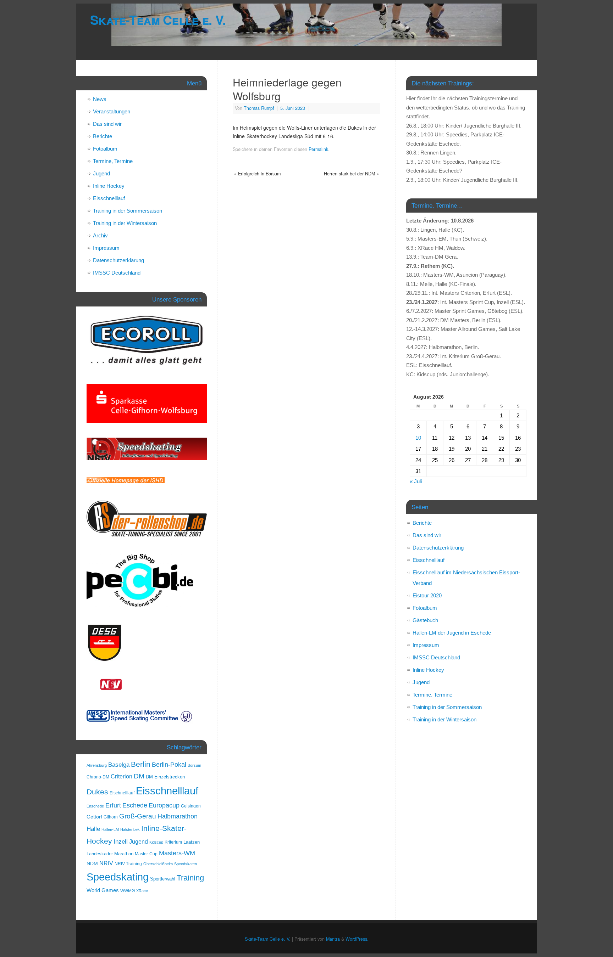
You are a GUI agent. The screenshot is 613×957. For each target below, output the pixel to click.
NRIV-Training (128, 863)
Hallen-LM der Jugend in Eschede (452, 633)
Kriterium (173, 842)
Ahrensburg (97, 765)
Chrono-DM (98, 777)
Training (190, 877)
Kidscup (156, 842)
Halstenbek (130, 829)
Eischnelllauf (122, 792)
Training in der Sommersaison (127, 211)
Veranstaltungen (111, 111)
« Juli (416, 481)
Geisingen (191, 806)
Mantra (333, 939)
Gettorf (94, 817)
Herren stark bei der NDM (351, 173)
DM (139, 776)
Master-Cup (146, 853)
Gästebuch (425, 620)
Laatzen (191, 842)
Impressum (106, 248)
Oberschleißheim (158, 864)
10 (418, 438)
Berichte (102, 136)
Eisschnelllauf (109, 198)
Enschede (95, 806)
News (99, 99)
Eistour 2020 (427, 595)
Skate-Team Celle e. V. (158, 19)
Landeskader (100, 853)
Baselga (118, 764)
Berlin (140, 764)
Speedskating (118, 877)
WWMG (127, 890)
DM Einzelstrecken (165, 776)
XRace (142, 891)
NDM (92, 863)
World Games (103, 890)
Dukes (97, 792)
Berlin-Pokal (169, 764)
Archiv (100, 235)
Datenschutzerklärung (118, 260)
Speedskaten (185, 864)
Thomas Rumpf (259, 108)
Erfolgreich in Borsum (257, 173)
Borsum (194, 765)
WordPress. (357, 939)
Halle (93, 828)
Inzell (121, 841)
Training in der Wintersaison (125, 223)
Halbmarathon (178, 816)
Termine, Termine (113, 161)
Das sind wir (107, 124)
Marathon (123, 853)
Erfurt (113, 805)
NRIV (106, 863)
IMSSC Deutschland (116, 273)
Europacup (164, 805)
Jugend (101, 173)
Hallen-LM (110, 829)
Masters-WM (177, 853)
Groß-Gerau (137, 816)
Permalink (318, 149)
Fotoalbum (105, 149)
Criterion (121, 776)
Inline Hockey (109, 186)
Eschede (134, 805)
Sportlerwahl (162, 879)
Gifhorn (111, 817)
